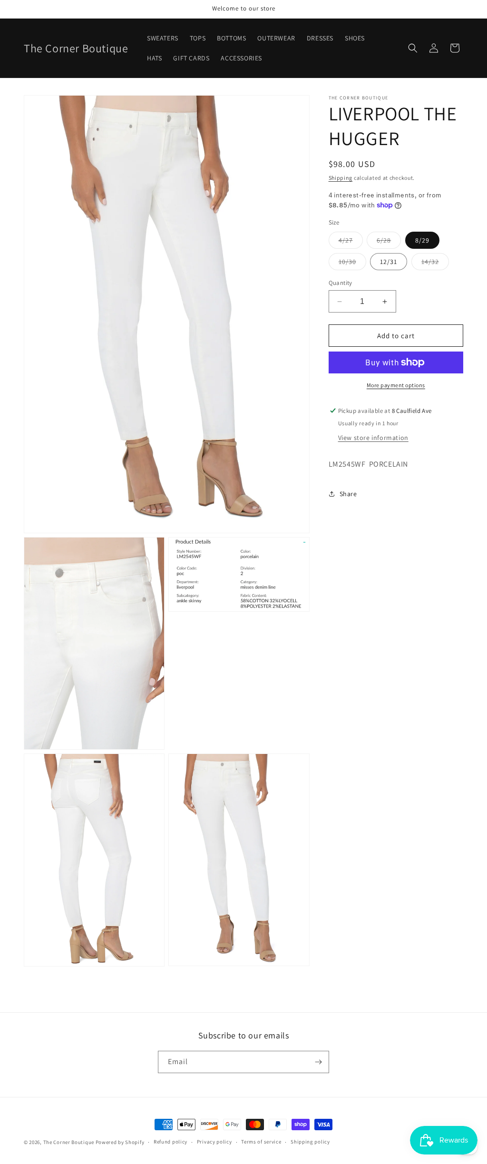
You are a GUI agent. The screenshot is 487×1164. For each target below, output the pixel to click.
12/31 (388, 261)
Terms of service (261, 1141)
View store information (373, 437)
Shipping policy (310, 1141)
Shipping (341, 177)
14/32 (435, 263)
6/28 (389, 242)
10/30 (352, 263)
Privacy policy (214, 1141)
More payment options (396, 385)
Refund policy (170, 1141)
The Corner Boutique (68, 1142)
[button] (412, 48)
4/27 (351, 242)
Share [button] (348, 493)
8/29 (422, 240)
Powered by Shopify (120, 1142)
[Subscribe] (318, 1062)
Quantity (340, 283)
